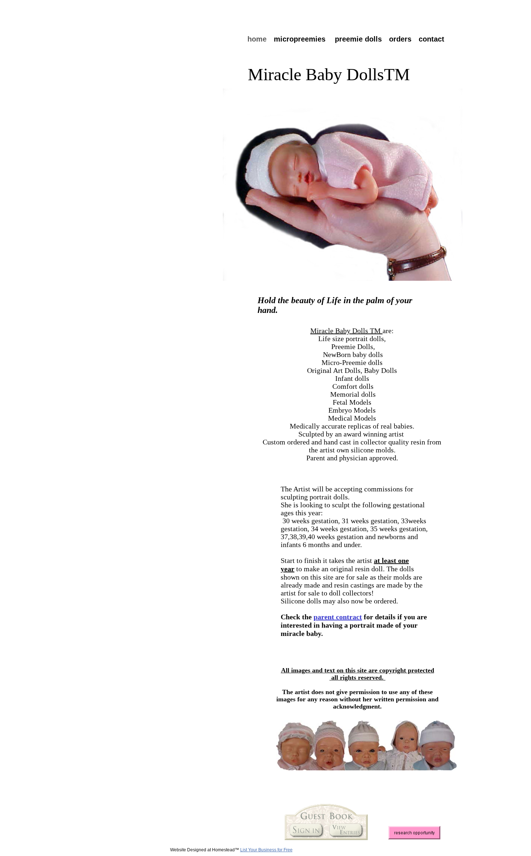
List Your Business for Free (266, 849)
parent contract (338, 617)
